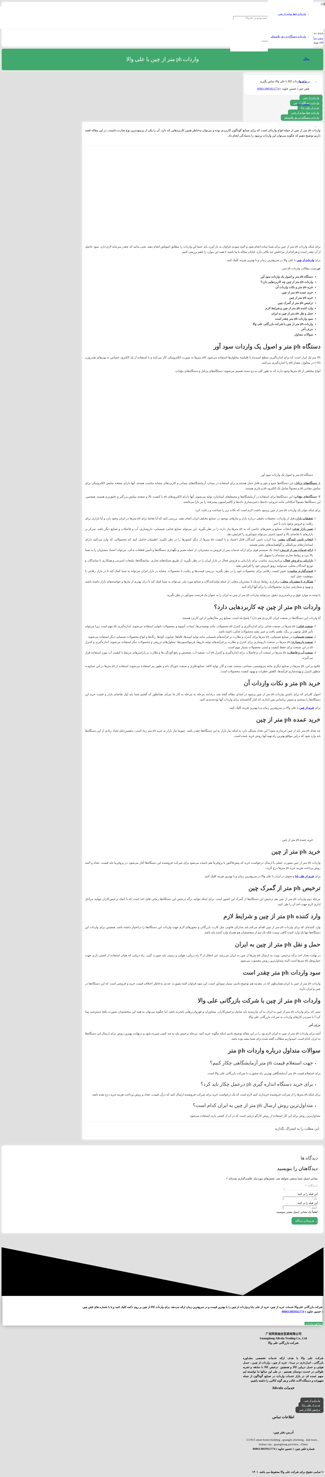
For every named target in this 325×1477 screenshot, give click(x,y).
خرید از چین (306, 707)
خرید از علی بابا (304, 876)
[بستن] (263, 41)
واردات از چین (305, 260)
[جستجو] (266, 41)
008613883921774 (293, 1311)
